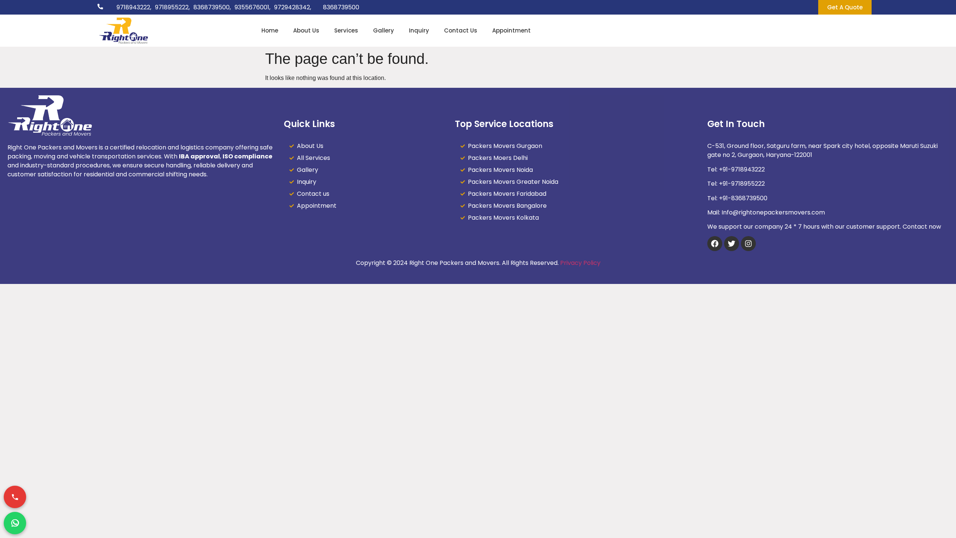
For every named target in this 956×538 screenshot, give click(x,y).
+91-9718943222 (742, 169)
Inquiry (419, 30)
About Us (306, 30)
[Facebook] (714, 243)
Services (346, 30)
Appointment (511, 30)
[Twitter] (731, 243)
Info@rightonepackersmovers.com (773, 212)
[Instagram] (748, 243)
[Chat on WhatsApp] (15, 523)
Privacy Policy (580, 263)
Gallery (383, 30)
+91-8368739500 (743, 198)
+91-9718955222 (742, 183)
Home (269, 30)
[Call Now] (15, 497)
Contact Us (460, 30)
